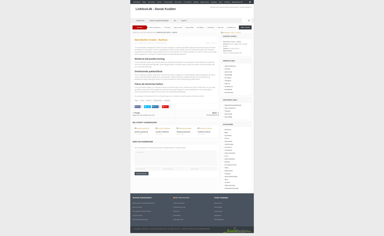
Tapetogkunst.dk (178, 219)
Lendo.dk (139, 215)
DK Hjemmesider (182, 198)
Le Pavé (139, 207)
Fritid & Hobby (168, 2)
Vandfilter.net (231, 27)
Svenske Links (218, 211)
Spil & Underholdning (231, 176)
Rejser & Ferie (204, 2)
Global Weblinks (219, 219)
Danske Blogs (218, 207)
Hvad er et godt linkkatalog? (159, 20)
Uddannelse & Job (237, 2)
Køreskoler (151, 32)
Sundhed (227, 2)
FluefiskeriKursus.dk (179, 207)
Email (215, 43)
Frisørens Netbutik (178, 203)
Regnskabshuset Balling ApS (233, 105)
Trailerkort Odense (204, 132)
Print (209, 43)
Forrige (137, 113)
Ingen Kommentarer (160, 43)
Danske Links (218, 203)
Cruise (142, 100)
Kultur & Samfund (230, 153)
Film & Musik (228, 141)
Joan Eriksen (176, 215)
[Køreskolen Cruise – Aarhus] (231, 32)
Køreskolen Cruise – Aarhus (151, 39)
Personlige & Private (230, 165)
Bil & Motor (137, 2)
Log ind (183, 20)
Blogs (144, 2)
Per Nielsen (200, 27)
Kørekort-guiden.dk (141, 132)
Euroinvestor (147, 211)
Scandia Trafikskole (162, 132)
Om (175, 20)
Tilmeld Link (140, 20)
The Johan (167, 27)
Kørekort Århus (158, 100)
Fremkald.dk (228, 89)
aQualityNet (217, 215)
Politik (226, 168)
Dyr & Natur (151, 2)
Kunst (226, 156)
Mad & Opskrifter (230, 159)
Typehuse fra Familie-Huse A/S (143, 115)
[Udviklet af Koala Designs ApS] (237, 229)
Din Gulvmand (229, 92)
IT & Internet (187, 2)
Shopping (214, 2)
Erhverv (159, 2)
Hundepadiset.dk (212, 115)
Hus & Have (178, 2)
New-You (221, 27)
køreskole (167, 100)
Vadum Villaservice (155, 27)
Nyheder (195, 2)
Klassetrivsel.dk (143, 219)
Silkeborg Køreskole (183, 132)
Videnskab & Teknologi (231, 188)
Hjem (134, 32)
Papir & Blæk (190, 27)
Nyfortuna (176, 211)
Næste (214, 113)
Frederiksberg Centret (148, 203)
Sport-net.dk (178, 27)
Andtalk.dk (211, 27)
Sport (220, 2)
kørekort (148, 100)
